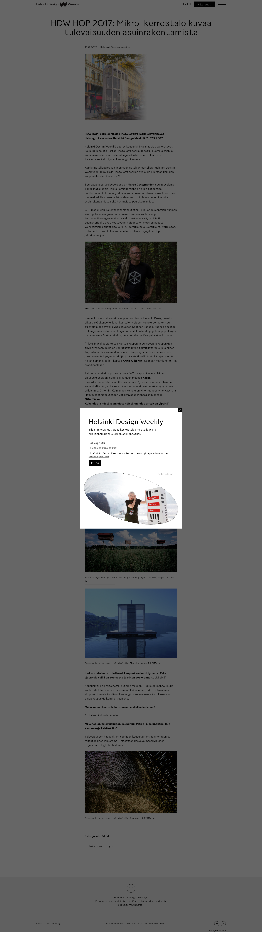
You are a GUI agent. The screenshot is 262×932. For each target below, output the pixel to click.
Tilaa (95, 462)
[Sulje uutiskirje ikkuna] (180, 410)
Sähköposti (97, 442)
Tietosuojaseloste (99, 456)
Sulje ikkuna (165, 474)
